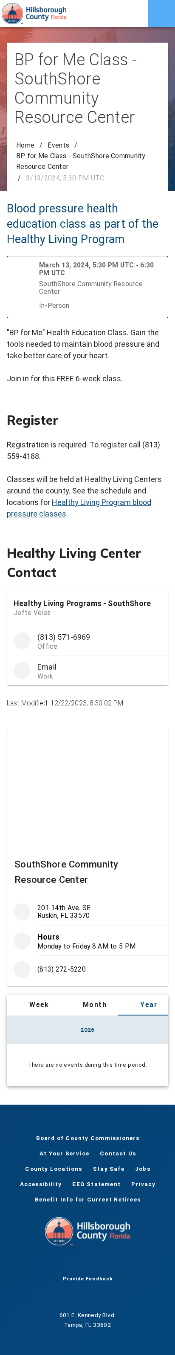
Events (58, 145)
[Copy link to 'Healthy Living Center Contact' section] (156, 556)
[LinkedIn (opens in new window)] (114, 1262)
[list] (87, 941)
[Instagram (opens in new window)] (101, 1262)
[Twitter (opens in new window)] (74, 1262)
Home (25, 145)
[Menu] (161, 13)
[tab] (33, 1005)
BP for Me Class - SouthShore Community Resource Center (80, 161)
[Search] (134, 13)
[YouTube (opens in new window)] (87, 1262)
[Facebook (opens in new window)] (60, 1262)
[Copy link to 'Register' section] (156, 420)
